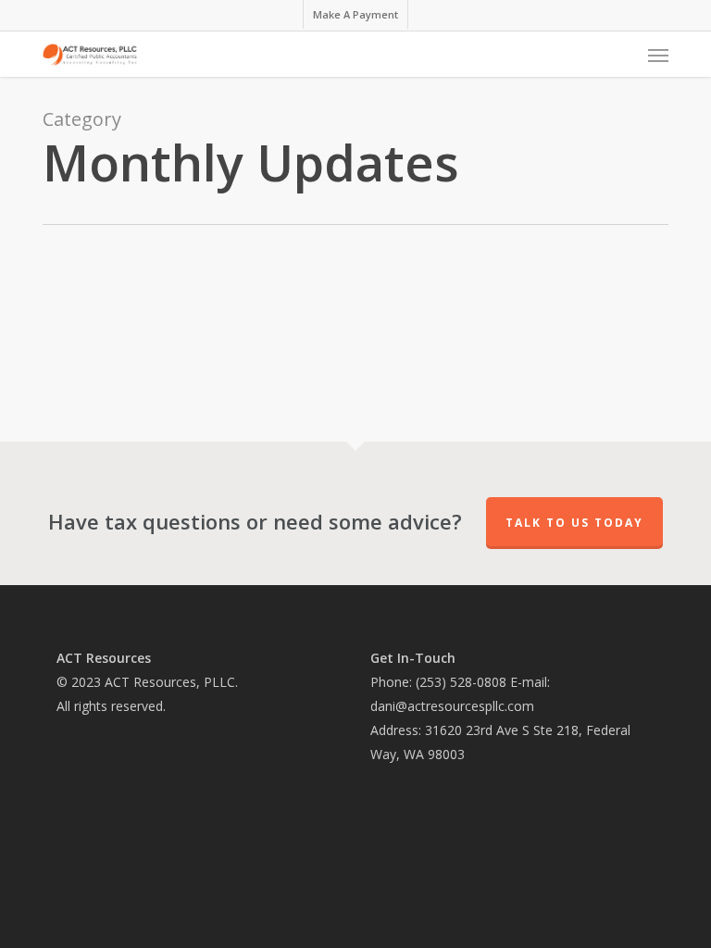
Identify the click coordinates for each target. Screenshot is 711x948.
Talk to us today (574, 522)
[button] (658, 54)
